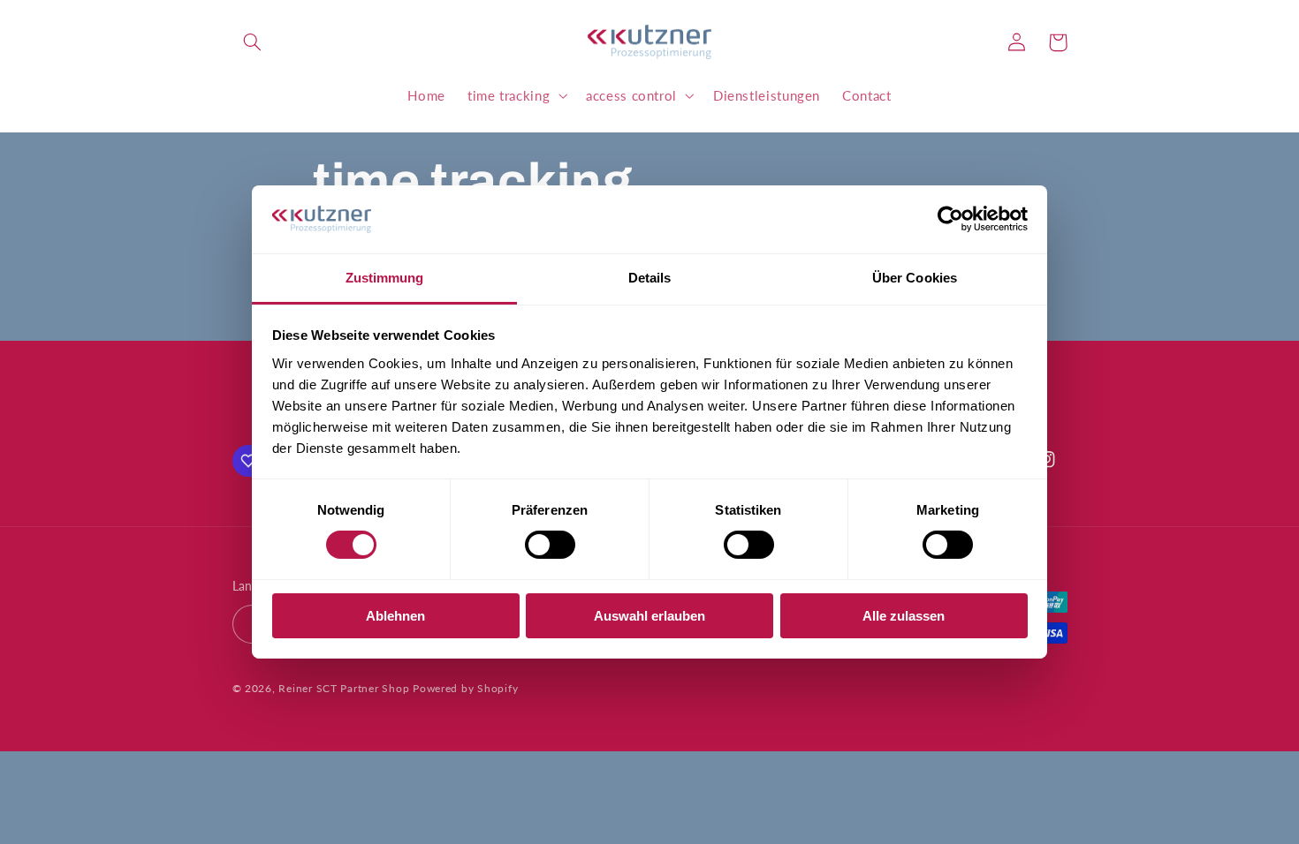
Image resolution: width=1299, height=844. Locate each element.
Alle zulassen (903, 615)
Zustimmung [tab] (385, 277)
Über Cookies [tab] (914, 277)
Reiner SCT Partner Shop (343, 688)
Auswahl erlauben (649, 615)
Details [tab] (650, 277)
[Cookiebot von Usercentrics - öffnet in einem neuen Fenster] (950, 219)
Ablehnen (395, 615)
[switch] (550, 545)
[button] (252, 42)
